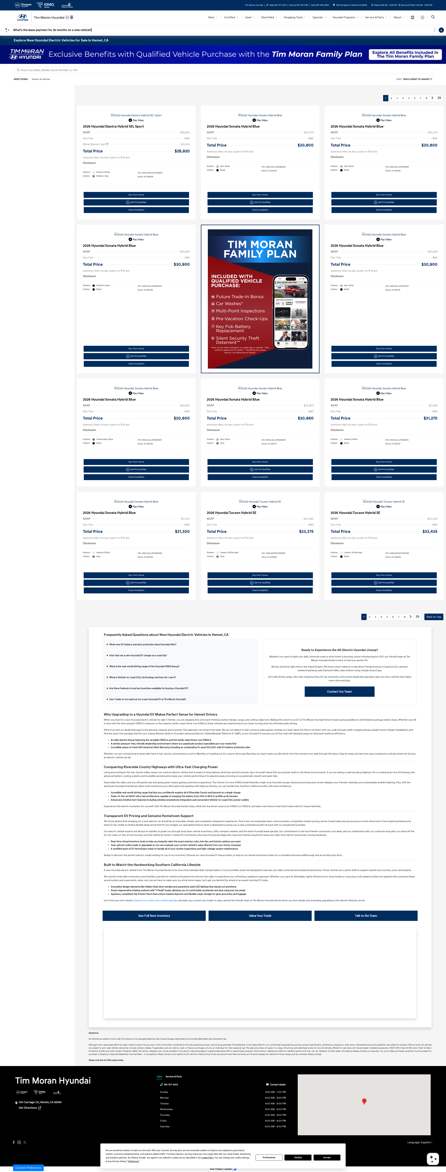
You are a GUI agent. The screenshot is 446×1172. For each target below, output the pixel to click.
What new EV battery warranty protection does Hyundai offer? (142, 644)
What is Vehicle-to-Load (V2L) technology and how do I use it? (142, 677)
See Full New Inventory (154, 916)
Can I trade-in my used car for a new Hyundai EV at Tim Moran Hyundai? (147, 699)
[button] (364, 1101)
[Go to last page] (439, 98)
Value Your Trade (260, 916)
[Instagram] (19, 1142)
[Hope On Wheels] (57, 1092)
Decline (298, 1157)
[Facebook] (13, 1142)
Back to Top (434, 617)
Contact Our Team (339, 692)
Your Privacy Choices (221, 1169)
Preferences (269, 1157)
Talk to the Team (366, 916)
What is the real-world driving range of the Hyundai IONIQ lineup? (144, 666)
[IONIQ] (39, 1092)
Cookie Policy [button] (207, 1158)
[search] (433, 17)
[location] (334, 5)
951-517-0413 (171, 1084)
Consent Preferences (28, 1168)
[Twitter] (24, 1142)
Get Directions (28, 1108)
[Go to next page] (432, 98)
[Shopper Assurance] (21, 1092)
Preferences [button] (133, 1161)
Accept (327, 1157)
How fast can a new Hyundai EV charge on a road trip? (138, 655)
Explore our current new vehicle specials (155, 900)
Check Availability (136, 210)
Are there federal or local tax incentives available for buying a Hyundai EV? (148, 688)
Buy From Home (136, 195)
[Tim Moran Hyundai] (44, 17)
